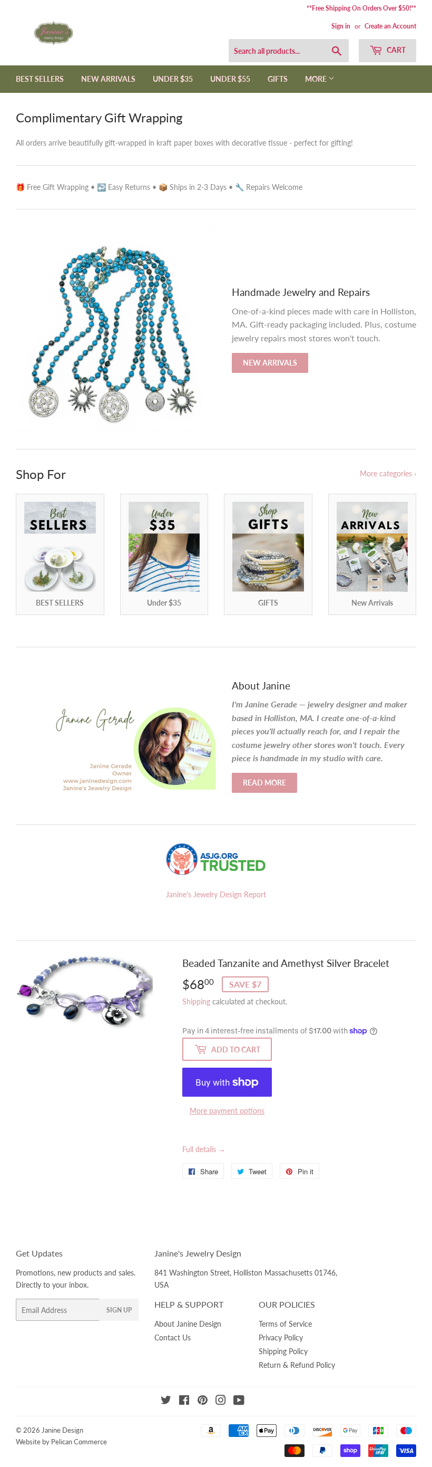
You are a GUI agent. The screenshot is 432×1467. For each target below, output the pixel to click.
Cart (395, 49)
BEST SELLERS (40, 78)
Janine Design (62, 1430)
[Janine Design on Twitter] (166, 1401)
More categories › (388, 473)
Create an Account (390, 26)
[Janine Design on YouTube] (238, 1401)
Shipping (196, 1001)
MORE (316, 78)
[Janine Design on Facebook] (184, 1401)
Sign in (340, 26)
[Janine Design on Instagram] (220, 1401)
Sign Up (119, 1310)
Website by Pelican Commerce (61, 1441)
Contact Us (172, 1337)
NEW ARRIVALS (108, 78)
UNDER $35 (173, 78)
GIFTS (278, 78)
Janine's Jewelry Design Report (216, 894)
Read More (264, 782)
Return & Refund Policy (297, 1364)
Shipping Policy (283, 1351)
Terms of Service (285, 1323)
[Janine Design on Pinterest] (202, 1401)
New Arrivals (270, 362)
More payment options (227, 1110)
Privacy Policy (281, 1337)
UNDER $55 (230, 78)
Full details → (203, 1149)
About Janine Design (187, 1323)
